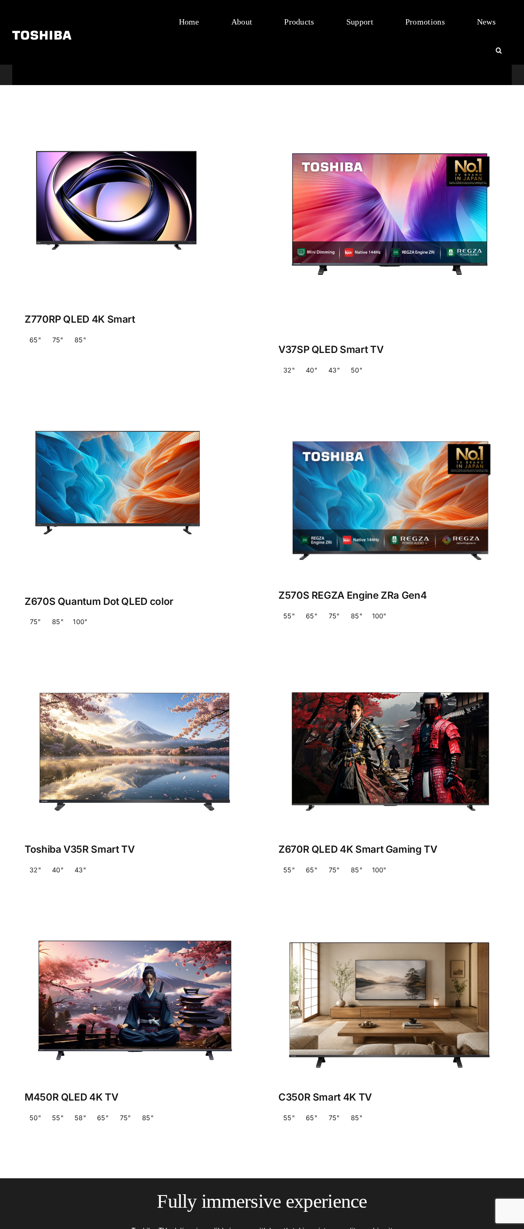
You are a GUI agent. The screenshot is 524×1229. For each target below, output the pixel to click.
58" (80, 1118)
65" (35, 340)
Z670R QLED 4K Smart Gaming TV (357, 849)
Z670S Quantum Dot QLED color (99, 601)
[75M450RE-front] (135, 917)
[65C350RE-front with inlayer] (388, 917)
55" (289, 616)
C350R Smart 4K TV (325, 1097)
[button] (499, 51)
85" (80, 340)
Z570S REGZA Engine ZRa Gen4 (352, 595)
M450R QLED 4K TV (71, 1097)
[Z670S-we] (117, 417)
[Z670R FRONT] (388, 669)
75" (57, 340)
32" (289, 370)
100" (80, 622)
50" (356, 370)
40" (311, 370)
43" (334, 370)
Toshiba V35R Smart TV (79, 849)
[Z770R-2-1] (117, 135)
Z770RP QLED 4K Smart (80, 319)
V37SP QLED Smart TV (330, 349)
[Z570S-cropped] (388, 417)
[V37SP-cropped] (388, 135)
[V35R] (135, 669)
